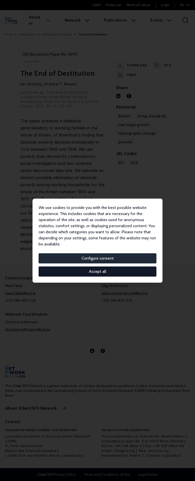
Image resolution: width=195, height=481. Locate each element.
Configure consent (98, 258)
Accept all (97, 271)
